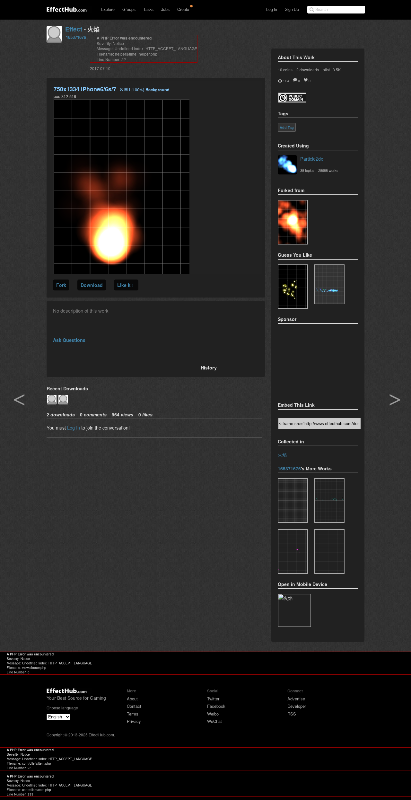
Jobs (165, 9)
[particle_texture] (293, 222)
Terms (132, 714)
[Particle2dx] (287, 165)
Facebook (216, 706)
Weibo (213, 714)
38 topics (307, 170)
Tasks (148, 9)
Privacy (134, 721)
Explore (108, 9)
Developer (296, 706)
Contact (134, 706)
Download (92, 285)
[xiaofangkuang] (329, 500)
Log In (271, 9)
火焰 (282, 454)
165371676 (76, 37)
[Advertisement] (310, 361)
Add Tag (287, 127)
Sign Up (292, 9)
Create (183, 9)
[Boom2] (293, 286)
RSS (291, 714)
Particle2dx (311, 158)
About (132, 699)
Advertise (296, 699)
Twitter (213, 699)
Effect (73, 29)
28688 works (328, 170)
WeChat (214, 721)
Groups (129, 9)
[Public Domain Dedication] (292, 101)
